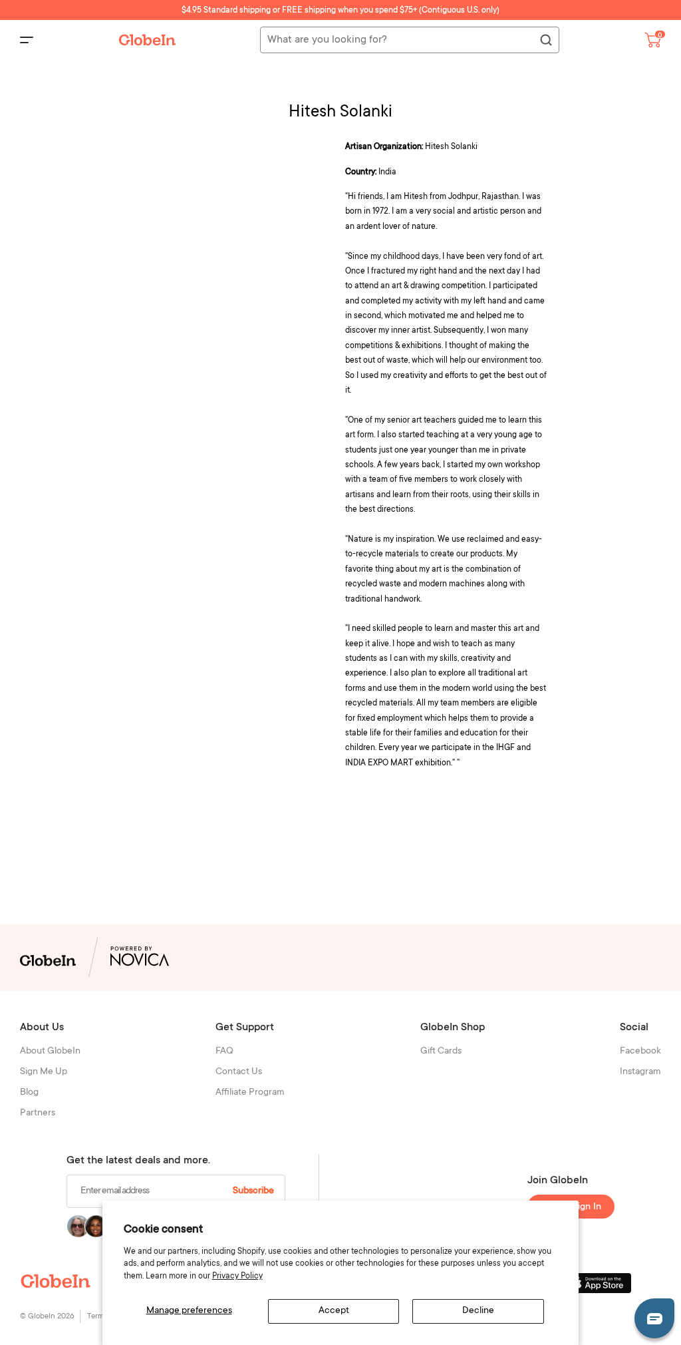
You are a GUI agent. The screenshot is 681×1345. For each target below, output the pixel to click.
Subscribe (253, 1191)
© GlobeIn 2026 (47, 1316)
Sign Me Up (43, 1072)
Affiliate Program (250, 1092)
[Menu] (26, 40)
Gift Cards (441, 1051)
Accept (334, 1311)
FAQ (224, 1051)
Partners (37, 1113)
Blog (29, 1092)
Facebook (640, 1051)
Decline (478, 1311)
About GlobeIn (50, 1051)
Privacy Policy (237, 1276)
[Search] (545, 40)
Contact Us (238, 1072)
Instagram (640, 1072)
